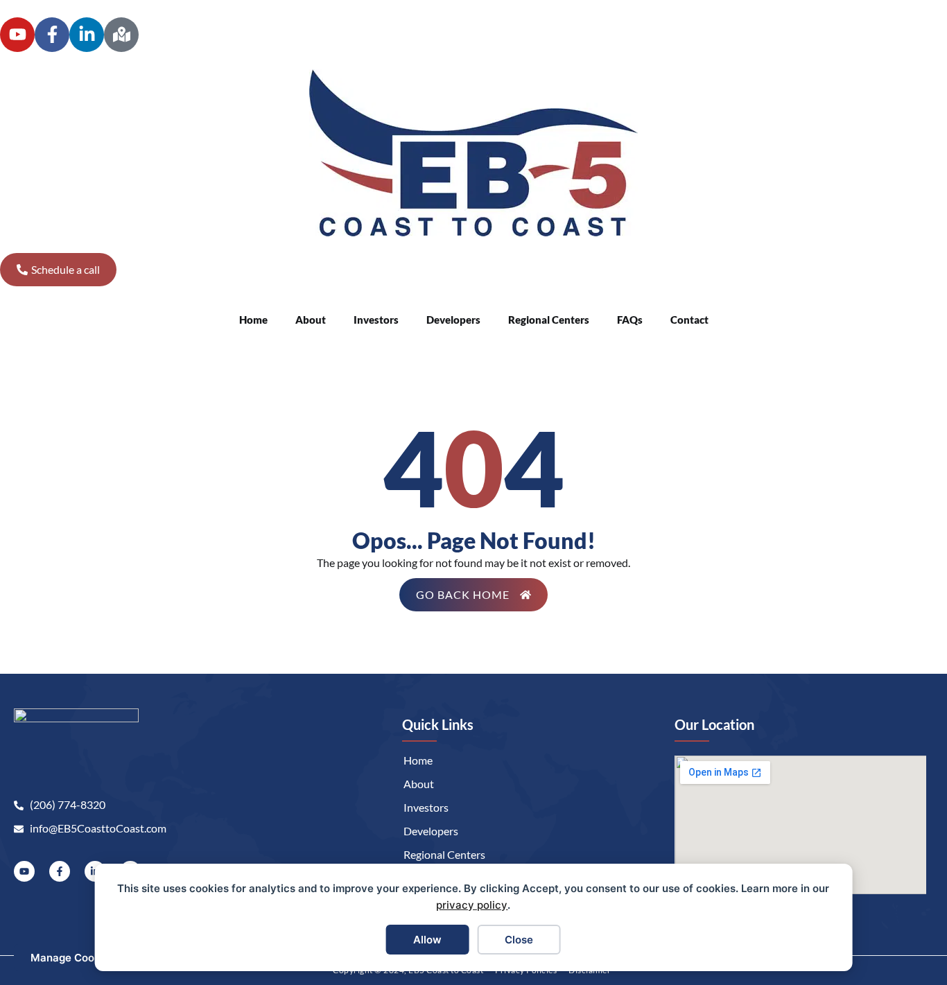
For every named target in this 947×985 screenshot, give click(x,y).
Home (253, 319)
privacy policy (471, 905)
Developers (453, 319)
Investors (376, 319)
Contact (689, 319)
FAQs (630, 319)
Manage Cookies (73, 957)
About (310, 319)
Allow (427, 939)
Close (519, 939)
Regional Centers (548, 319)
